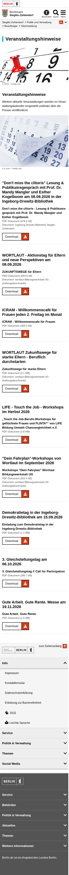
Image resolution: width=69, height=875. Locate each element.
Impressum (12, 673)
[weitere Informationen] (5, 13)
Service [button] (7, 733)
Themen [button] (7, 753)
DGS (13, 712)
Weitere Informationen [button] (18, 846)
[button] (63, 22)
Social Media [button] (11, 763)
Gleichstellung (29, 26)
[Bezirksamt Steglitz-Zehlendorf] (18, 650)
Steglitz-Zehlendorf (12, 22)
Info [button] (5, 663)
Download (11, 236)
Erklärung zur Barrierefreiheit (23, 702)
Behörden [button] (9, 805)
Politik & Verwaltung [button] (16, 743)
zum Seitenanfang (50, 646)
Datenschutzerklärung (19, 692)
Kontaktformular (15, 682)
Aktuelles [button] (8, 825)
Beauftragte (11, 26)
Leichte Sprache (20, 722)
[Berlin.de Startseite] (11, 4)
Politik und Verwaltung (39, 22)
